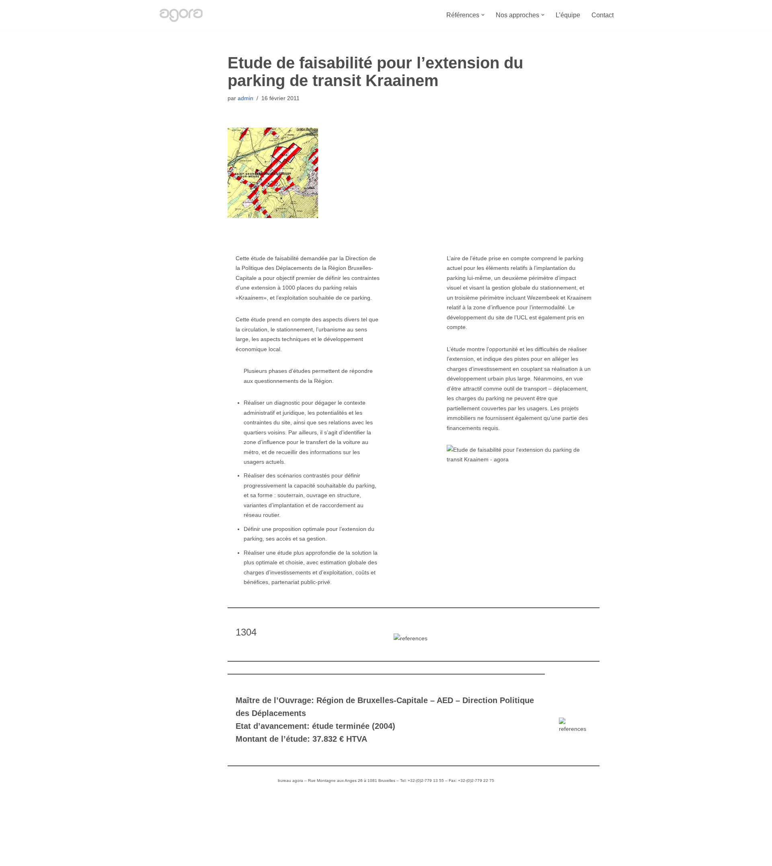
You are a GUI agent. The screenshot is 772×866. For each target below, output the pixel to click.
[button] (483, 14)
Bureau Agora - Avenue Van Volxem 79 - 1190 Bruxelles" (237, 855)
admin (245, 98)
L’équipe (568, 15)
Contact (602, 15)
